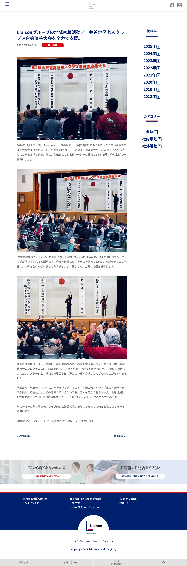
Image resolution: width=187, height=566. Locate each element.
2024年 (149, 53)
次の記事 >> (120, 436)
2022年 (149, 67)
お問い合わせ (70, 562)
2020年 (149, 82)
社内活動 (149, 138)
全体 (150, 131)
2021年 (149, 75)
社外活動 (149, 145)
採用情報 (23, 562)
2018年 (149, 96)
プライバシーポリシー (85, 541)
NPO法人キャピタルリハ (86, 507)
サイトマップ (106, 541)
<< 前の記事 (23, 436)
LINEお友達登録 (117, 562)
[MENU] (7, 4)
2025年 (149, 46)
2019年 (149, 89)
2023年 (149, 60)
